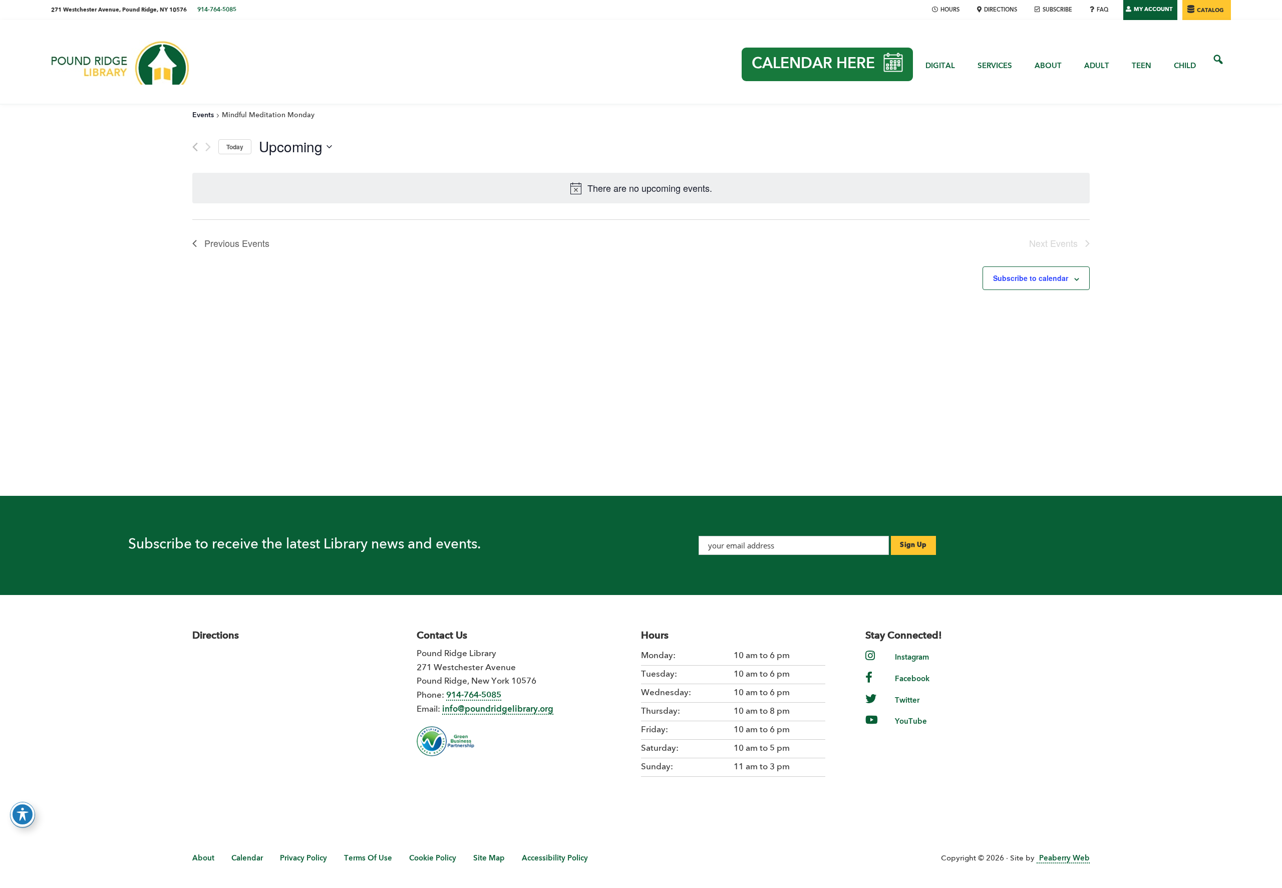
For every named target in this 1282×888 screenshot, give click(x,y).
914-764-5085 (216, 10)
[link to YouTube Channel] (871, 726)
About (203, 858)
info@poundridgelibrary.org (497, 709)
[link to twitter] (870, 705)
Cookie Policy (432, 858)
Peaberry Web (1064, 858)
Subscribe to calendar (1030, 278)
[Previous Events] (195, 147)
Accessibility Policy (555, 858)
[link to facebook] (868, 684)
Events (203, 115)
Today (234, 146)
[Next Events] (208, 147)
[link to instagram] (870, 662)
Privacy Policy (303, 858)
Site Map (489, 858)
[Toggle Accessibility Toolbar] (23, 814)
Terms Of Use (368, 858)
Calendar (247, 858)
